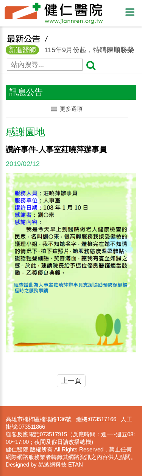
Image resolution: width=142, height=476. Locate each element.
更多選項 (71, 108)
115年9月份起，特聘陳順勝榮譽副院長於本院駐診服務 (70, 50)
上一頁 (71, 381)
